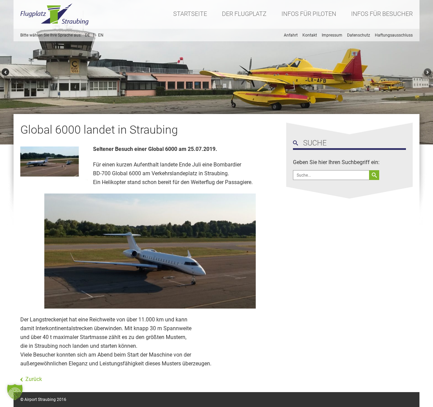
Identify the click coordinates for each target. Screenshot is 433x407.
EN (101, 35)
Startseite (190, 13)
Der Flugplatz (244, 13)
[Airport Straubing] (54, 14)
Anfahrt (291, 35)
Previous (4, 72)
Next (428, 72)
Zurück (33, 379)
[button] (15, 392)
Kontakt (309, 35)
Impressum (332, 35)
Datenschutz (358, 35)
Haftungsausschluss (394, 35)
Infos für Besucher (382, 13)
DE (87, 35)
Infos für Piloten (308, 13)
